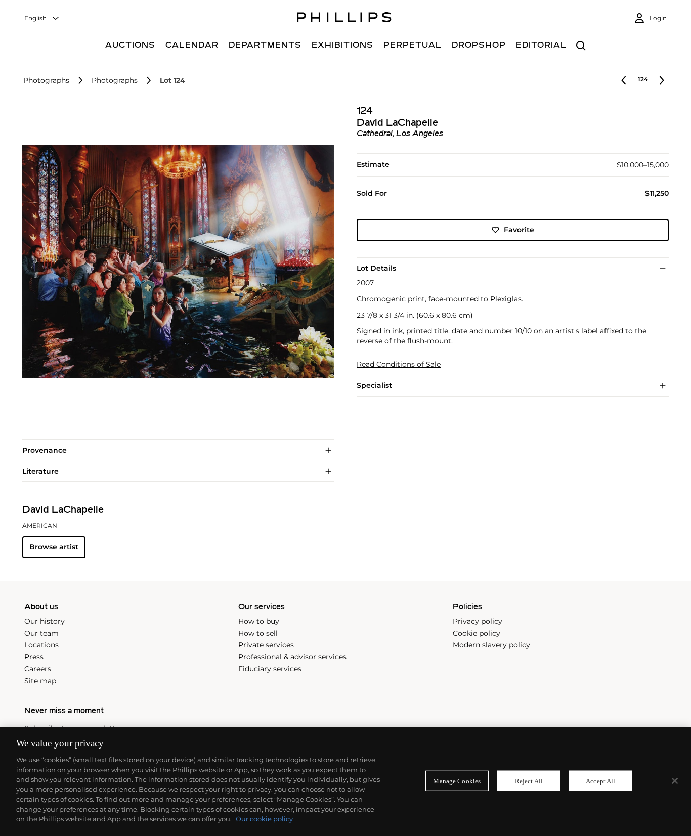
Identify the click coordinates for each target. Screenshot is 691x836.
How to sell (258, 633)
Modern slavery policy (491, 644)
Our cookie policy (264, 819)
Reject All (529, 780)
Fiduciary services (269, 668)
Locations (41, 644)
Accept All (600, 780)
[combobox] (42, 18)
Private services (266, 644)
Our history (44, 621)
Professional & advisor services (292, 657)
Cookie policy (476, 633)
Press (34, 657)
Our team (41, 633)
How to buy (258, 621)
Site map (40, 680)
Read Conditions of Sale (399, 364)
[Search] (581, 46)
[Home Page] (344, 18)
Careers (37, 668)
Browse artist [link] (53, 546)
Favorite (519, 229)
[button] (175, 261)
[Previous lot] (624, 80)
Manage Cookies (457, 780)
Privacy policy (477, 621)
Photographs (46, 80)
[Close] (675, 781)
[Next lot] (662, 80)
